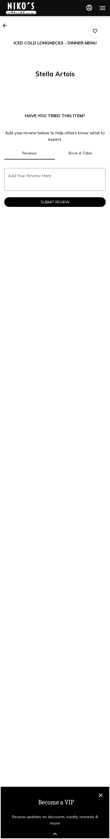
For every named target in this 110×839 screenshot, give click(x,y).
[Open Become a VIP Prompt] (55, 834)
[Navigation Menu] (102, 8)
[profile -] (89, 8)
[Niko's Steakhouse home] (28, 8)
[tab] (29, 153)
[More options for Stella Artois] (95, 31)
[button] (6, 25)
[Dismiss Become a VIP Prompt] (100, 795)
